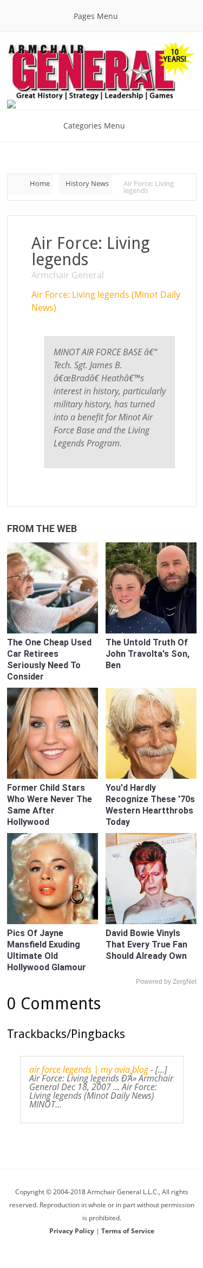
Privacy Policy (72, 1230)
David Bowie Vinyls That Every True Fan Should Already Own (146, 944)
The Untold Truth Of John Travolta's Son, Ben (147, 653)
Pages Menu (96, 16)
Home (40, 183)
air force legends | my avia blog (88, 1069)
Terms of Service (127, 1230)
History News (87, 183)
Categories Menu (94, 125)
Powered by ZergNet (166, 981)
